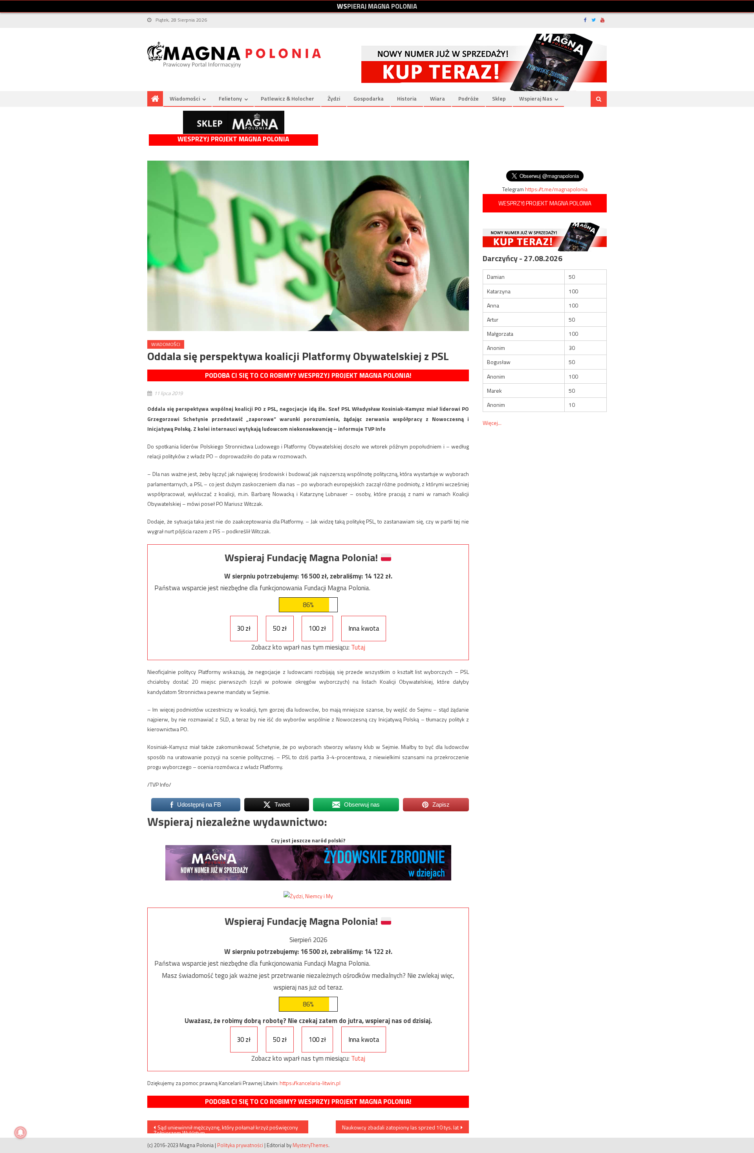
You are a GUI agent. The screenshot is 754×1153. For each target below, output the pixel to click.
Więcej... (492, 423)
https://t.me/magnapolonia (556, 189)
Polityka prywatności (240, 1145)
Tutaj (358, 647)
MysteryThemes (310, 1145)
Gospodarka (368, 98)
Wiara (437, 98)
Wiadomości (185, 98)
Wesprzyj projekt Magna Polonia (233, 139)
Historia (407, 98)
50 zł (280, 628)
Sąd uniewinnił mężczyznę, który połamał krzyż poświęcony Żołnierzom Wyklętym (226, 1128)
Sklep (499, 98)
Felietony (230, 98)
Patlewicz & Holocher (287, 98)
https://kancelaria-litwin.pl (310, 1083)
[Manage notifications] (20, 1132)
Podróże (468, 98)
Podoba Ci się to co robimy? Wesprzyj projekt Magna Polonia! (308, 375)
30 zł (244, 628)
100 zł (317, 628)
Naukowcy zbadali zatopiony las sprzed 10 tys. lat (400, 1127)
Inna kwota (363, 628)
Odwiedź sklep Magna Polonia (233, 122)
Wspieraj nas (535, 98)
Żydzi (334, 98)
